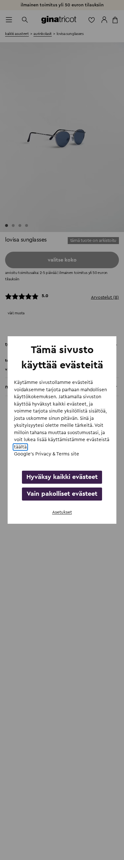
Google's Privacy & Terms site (46, 454)
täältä (20, 447)
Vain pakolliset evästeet (62, 494)
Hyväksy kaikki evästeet (62, 477)
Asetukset (62, 512)
